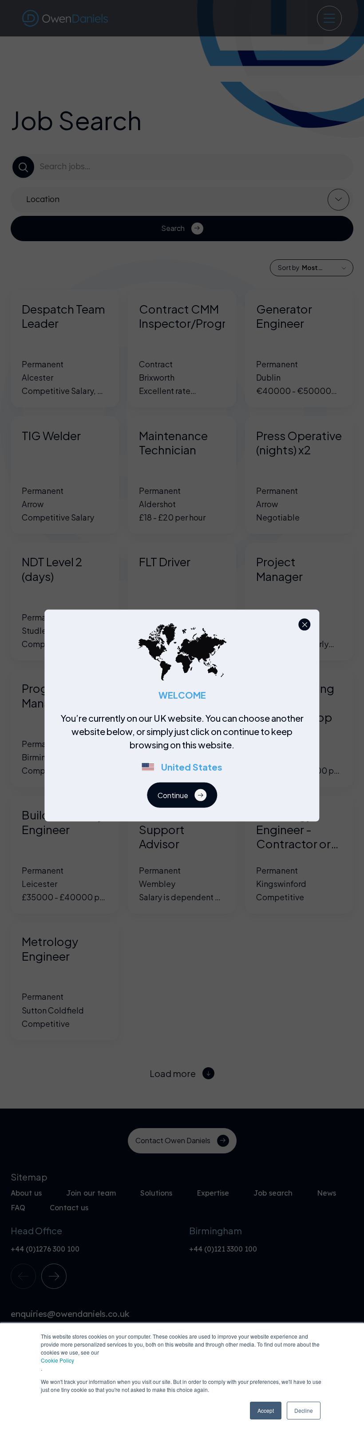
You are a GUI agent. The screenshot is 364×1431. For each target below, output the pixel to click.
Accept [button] (265, 1410)
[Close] (305, 625)
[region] (185, 747)
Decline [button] (303, 1410)
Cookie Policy (57, 1360)
